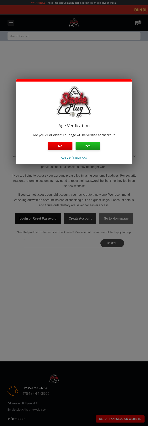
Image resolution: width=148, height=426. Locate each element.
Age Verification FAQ (74, 157)
